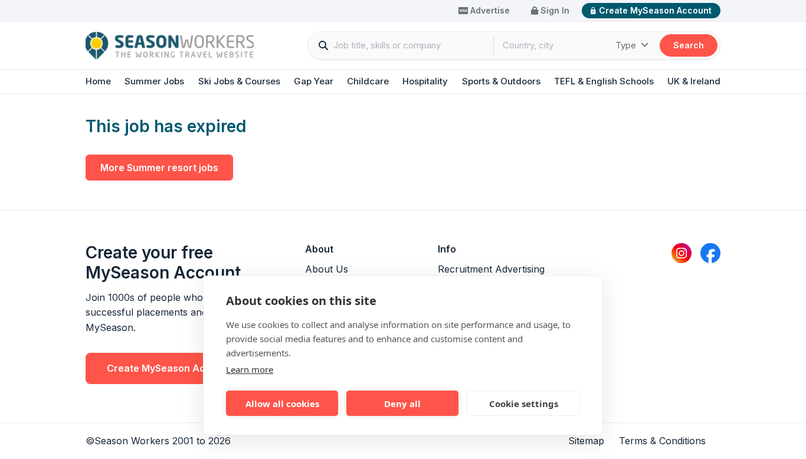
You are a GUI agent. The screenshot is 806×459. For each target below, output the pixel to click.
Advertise (489, 10)
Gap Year (313, 81)
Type (626, 45)
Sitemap (586, 441)
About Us (326, 269)
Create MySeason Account (655, 10)
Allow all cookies (282, 403)
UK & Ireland (693, 81)
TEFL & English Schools (604, 81)
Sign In (553, 10)
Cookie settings (523, 403)
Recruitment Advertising (491, 269)
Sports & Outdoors (501, 81)
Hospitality (425, 81)
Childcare (368, 81)
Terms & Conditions (662, 441)
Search (688, 45)
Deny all (402, 403)
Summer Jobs (154, 81)
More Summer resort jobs (159, 167)
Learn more (249, 369)
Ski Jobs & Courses (239, 81)
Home (98, 81)
